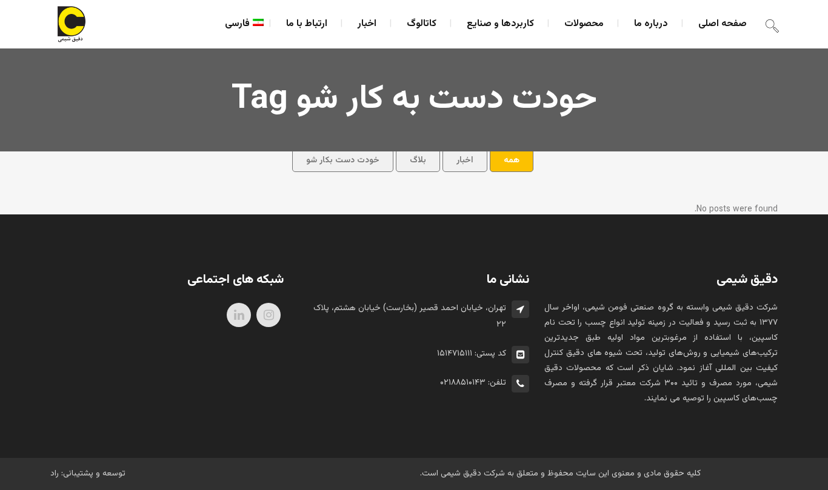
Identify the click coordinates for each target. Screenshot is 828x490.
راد (54, 473)
